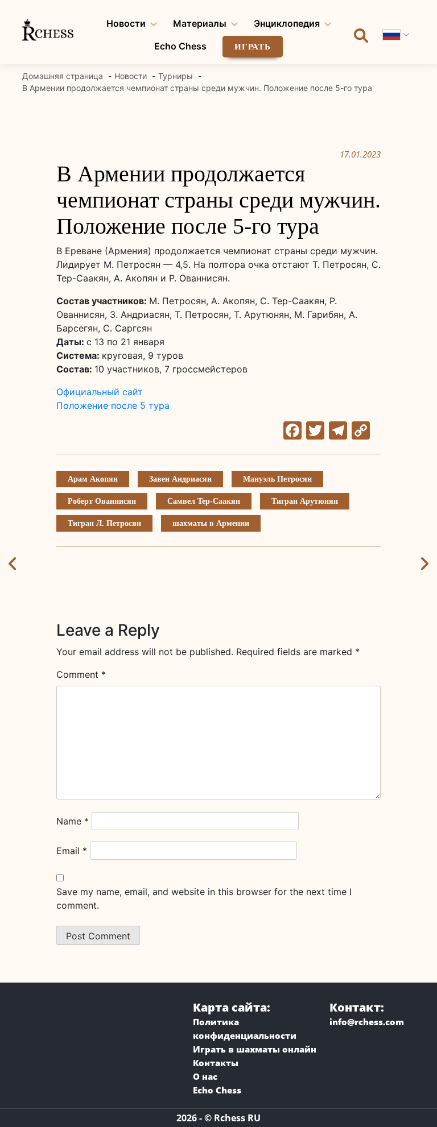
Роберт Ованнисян (102, 501)
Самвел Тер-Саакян (203, 501)
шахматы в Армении (210, 523)
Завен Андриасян (180, 479)
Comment (81, 674)
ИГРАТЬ (252, 46)
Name (72, 821)
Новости (126, 23)
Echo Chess (180, 46)
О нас (205, 1076)
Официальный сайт (99, 391)
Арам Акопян (93, 479)
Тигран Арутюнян (304, 501)
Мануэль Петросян (277, 479)
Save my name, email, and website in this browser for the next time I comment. (204, 898)
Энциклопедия (287, 23)
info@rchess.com (366, 1021)
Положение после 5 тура (113, 405)
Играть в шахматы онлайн (254, 1049)
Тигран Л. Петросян (104, 523)
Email (71, 850)
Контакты (215, 1062)
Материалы (199, 23)
